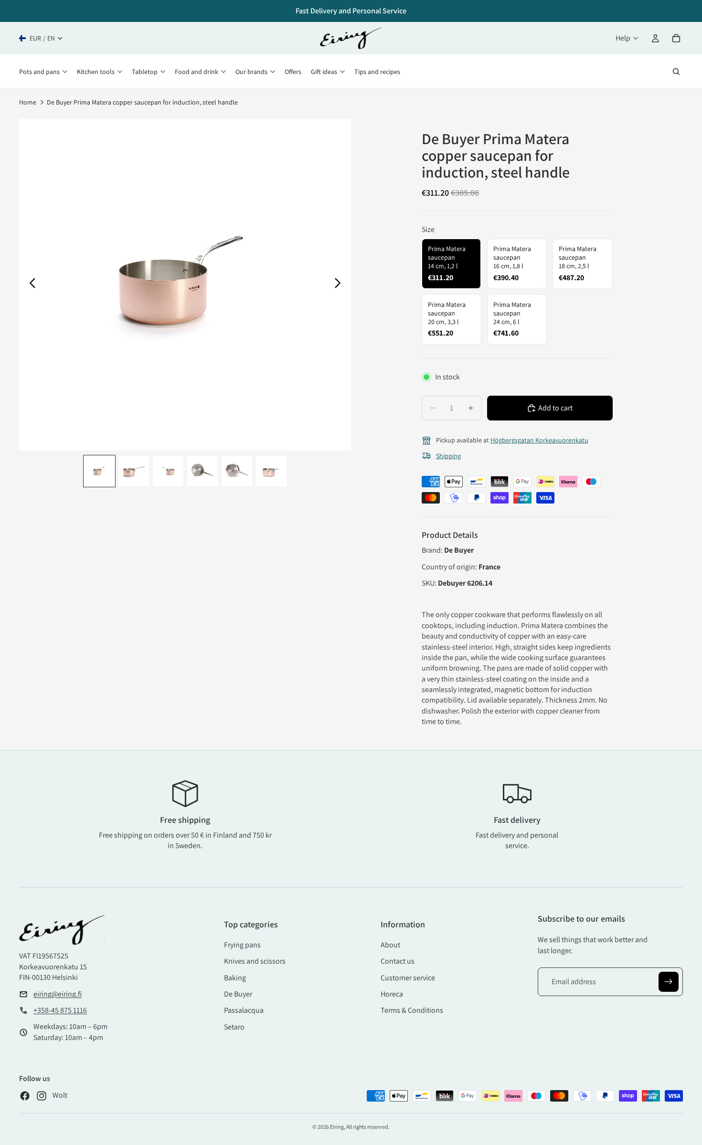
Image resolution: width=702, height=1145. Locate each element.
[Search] (676, 71)
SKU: (430, 583)
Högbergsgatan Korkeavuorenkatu (539, 440)
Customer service (408, 978)
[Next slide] (340, 284)
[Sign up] (669, 982)
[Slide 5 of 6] (237, 471)
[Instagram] (41, 1096)
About (390, 945)
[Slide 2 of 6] (133, 471)
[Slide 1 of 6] (99, 471)
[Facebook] (25, 1096)
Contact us (398, 961)
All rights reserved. (368, 1126)
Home (27, 102)
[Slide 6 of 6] (271, 471)
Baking (235, 978)
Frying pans (242, 945)
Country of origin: (450, 567)
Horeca (392, 994)
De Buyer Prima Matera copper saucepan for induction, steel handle (142, 102)
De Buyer (238, 994)
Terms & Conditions (412, 1010)
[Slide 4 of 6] (202, 471)
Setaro (234, 1027)
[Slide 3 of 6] (168, 471)
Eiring (337, 1126)
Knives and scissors (255, 961)
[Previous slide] (30, 284)
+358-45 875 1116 (60, 1010)
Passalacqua (244, 1010)
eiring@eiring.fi (57, 994)
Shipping (448, 456)
